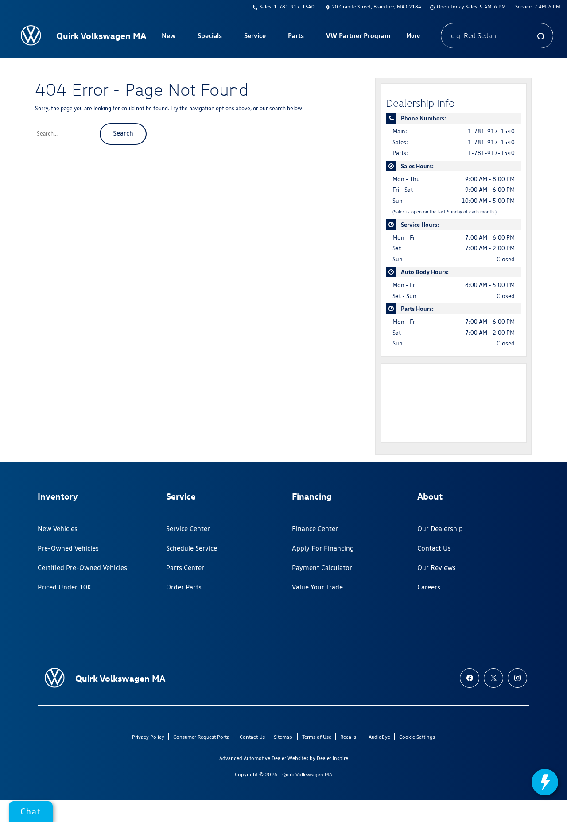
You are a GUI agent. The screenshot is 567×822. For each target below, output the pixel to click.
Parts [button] (295, 37)
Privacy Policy (148, 736)
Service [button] (255, 37)
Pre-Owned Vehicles (68, 548)
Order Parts (184, 587)
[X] (493, 678)
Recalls (348, 736)
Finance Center (315, 528)
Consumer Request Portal (202, 736)
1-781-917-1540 (491, 131)
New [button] (169, 37)
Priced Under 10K (64, 587)
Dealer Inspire (332, 758)
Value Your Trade (317, 587)
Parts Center (185, 567)
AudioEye (379, 736)
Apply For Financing (323, 548)
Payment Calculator (322, 567)
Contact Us (434, 548)
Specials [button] (209, 37)
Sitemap (283, 736)
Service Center (188, 528)
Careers (428, 587)
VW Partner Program (358, 35)
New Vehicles (58, 528)
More (413, 36)
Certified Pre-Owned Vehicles (82, 567)
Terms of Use (316, 736)
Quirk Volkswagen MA (307, 774)
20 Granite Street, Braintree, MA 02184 (376, 6)
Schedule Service (191, 548)
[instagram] (517, 678)
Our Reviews (436, 567)
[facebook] (469, 678)
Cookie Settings (417, 736)
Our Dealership (440, 528)
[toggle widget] (545, 782)
